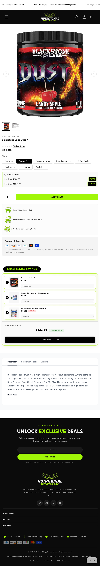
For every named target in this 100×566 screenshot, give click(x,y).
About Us (75, 556)
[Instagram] (40, 503)
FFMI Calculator (63, 561)
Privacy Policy (38, 556)
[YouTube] (60, 503)
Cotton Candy (83, 161)
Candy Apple (9, 167)
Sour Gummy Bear (63, 161)
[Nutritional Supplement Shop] (50, 479)
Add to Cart (57, 197)
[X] (53, 503)
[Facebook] (46, 503)
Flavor (5, 156)
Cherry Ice (25, 167)
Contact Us (34, 561)
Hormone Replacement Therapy (19, 556)
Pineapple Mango (43, 161)
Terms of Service (64, 556)
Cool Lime (8, 161)
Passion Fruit (24, 161)
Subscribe (50, 457)
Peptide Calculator (48, 561)
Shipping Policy (87, 556)
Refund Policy (51, 556)
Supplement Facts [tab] (29, 362)
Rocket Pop (41, 167)
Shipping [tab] (44, 362)
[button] (6, 17)
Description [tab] (12, 362)
